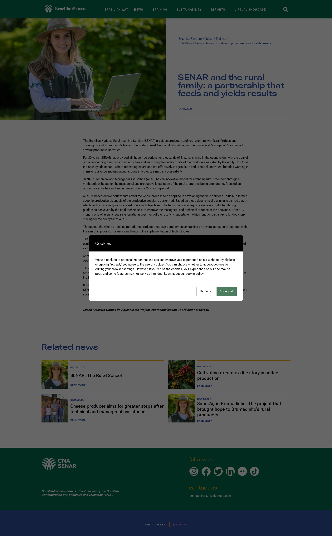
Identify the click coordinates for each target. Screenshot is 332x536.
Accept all (226, 291)
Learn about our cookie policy (184, 273)
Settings (205, 291)
